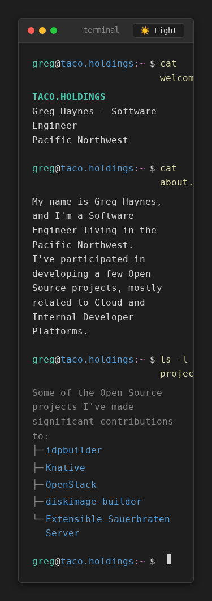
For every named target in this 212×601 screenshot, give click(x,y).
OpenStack (71, 484)
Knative (65, 467)
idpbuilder (74, 450)
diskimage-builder (94, 501)
